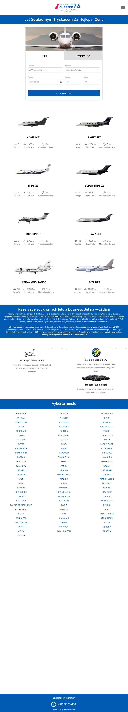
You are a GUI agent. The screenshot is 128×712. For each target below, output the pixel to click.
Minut (86, 77)
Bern (21, 426)
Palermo (64, 500)
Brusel (107, 431)
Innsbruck (107, 461)
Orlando (21, 500)
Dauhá (107, 439)
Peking (107, 505)
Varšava (63, 527)
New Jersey (21, 492)
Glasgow (64, 452)
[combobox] (45, 70)
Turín (21, 527)
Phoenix (64, 509)
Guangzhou (64, 457)
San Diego (21, 518)
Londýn (21, 474)
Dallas (64, 439)
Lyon (21, 479)
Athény (64, 418)
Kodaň (21, 470)
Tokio (107, 522)
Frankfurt (21, 452)
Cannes (21, 435)
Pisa (107, 509)
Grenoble (107, 452)
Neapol (107, 487)
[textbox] (45, 70)
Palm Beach (107, 500)
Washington (64, 531)
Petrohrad (21, 509)
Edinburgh (21, 448)
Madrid (64, 479)
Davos (21, 444)
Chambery (64, 435)
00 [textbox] (86, 82)
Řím (64, 513)
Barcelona (21, 422)
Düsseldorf (106, 444)
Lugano (107, 474)
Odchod (31, 65)
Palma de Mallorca (21, 505)
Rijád (21, 513)
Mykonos (64, 487)
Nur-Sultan (64, 496)
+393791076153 (67, 704)
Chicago (21, 439)
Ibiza (64, 461)
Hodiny (68, 77)
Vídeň (21, 531)
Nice (21, 496)
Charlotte (107, 435)
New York (107, 492)
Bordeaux (21, 431)
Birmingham (107, 426)
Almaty (64, 413)
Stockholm (107, 518)
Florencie (106, 448)
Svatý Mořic (21, 522)
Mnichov (107, 483)
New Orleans (64, 492)
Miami (21, 483)
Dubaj (64, 444)
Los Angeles (64, 474)
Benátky (64, 422)
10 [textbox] (67, 82)
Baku (107, 418)
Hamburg (107, 457)
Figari (64, 448)
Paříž (64, 505)
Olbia (107, 496)
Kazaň (106, 466)
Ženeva (107, 531)
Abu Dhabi (21, 413)
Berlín (107, 422)
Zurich (21, 535)
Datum (30, 77)
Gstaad (21, 457)
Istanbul (21, 466)
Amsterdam (106, 413)
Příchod (68, 65)
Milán (64, 483)
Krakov (64, 470)
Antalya (21, 418)
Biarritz (64, 426)
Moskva (21, 487)
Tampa (63, 522)
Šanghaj (64, 518)
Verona (107, 527)
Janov (64, 466)
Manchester (107, 479)
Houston (21, 461)
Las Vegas (106, 470)
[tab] (45, 55)
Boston (64, 431)
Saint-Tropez (107, 513)
